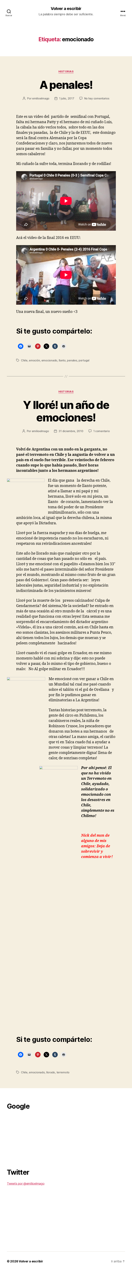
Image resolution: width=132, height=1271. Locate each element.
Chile (24, 360)
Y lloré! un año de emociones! (66, 411)
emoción (34, 360)
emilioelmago (40, 98)
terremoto (63, 1072)
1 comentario (101, 431)
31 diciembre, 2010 (71, 431)
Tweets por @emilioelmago (26, 1183)
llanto (62, 360)
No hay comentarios (96, 98)
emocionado (49, 360)
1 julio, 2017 (66, 98)
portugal (84, 360)
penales (72, 360)
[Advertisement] (32, 1137)
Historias (66, 71)
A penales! (66, 84)
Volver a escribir (66, 9)
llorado (50, 1072)
